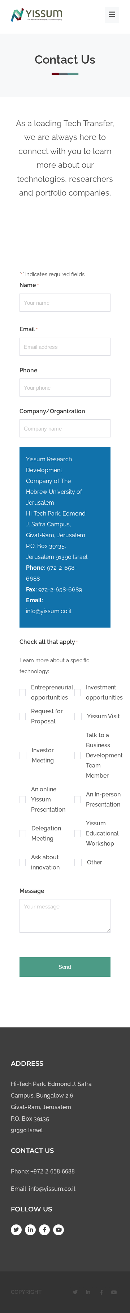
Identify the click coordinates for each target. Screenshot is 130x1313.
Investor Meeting (43, 755)
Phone (29, 370)
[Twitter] (16, 1229)
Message (32, 891)
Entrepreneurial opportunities (52, 692)
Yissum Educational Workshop (102, 833)
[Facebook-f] (44, 1229)
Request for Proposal (47, 716)
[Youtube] (58, 1229)
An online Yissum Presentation (48, 799)
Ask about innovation (45, 862)
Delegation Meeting (46, 833)
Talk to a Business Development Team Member (104, 755)
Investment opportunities (104, 692)
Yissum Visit (103, 716)
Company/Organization (52, 411)
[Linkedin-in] (30, 1229)
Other (94, 862)
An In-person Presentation (103, 799)
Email (29, 329)
